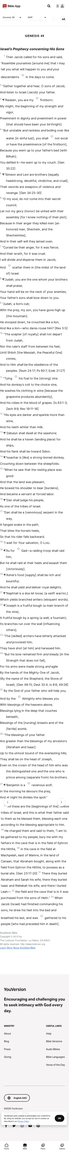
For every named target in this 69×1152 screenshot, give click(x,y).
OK (59, 1118)
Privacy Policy (23, 1121)
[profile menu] (60, 6)
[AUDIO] (54, 19)
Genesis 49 (9, 17)
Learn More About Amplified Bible (18, 947)
